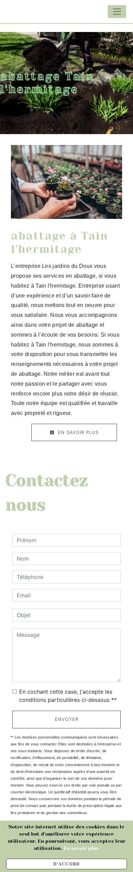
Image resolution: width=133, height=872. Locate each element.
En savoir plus (77, 432)
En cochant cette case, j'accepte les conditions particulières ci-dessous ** (68, 695)
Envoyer (66, 719)
